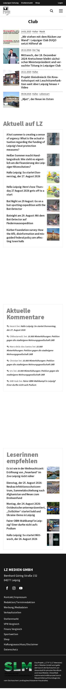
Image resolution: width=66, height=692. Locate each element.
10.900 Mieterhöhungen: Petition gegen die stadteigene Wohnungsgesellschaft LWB (30, 350)
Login (60, 3)
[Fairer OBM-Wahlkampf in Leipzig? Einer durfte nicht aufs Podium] (52, 525)
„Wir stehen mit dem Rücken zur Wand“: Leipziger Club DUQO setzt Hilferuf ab (41, 40)
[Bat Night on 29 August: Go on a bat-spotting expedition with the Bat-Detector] (52, 205)
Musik (42, 31)
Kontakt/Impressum (15, 597)
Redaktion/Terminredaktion (19, 602)
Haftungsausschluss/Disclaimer (21, 644)
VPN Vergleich (11, 624)
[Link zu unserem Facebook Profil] (7, 588)
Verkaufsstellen (12, 612)
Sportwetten (11, 634)
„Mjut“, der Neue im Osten (37, 99)
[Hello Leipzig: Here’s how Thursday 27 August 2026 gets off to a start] (52, 191)
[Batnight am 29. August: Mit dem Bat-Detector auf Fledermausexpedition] (52, 220)
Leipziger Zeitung (11, 3)
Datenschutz (11, 649)
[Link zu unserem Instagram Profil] (14, 588)
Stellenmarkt (27, 3)
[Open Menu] (61, 11)
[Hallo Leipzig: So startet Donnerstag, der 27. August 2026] (52, 177)
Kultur (35, 31)
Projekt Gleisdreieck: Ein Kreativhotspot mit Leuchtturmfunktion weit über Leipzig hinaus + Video (41, 82)
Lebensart (44, 93)
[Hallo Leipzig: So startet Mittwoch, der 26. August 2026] (52, 539)
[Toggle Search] (51, 11)
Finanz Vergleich (13, 629)
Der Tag (36, 50)
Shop (37, 3)
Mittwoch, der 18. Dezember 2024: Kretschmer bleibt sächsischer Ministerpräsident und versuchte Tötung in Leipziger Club (41, 60)
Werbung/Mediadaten (16, 607)
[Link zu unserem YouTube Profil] (21, 588)
